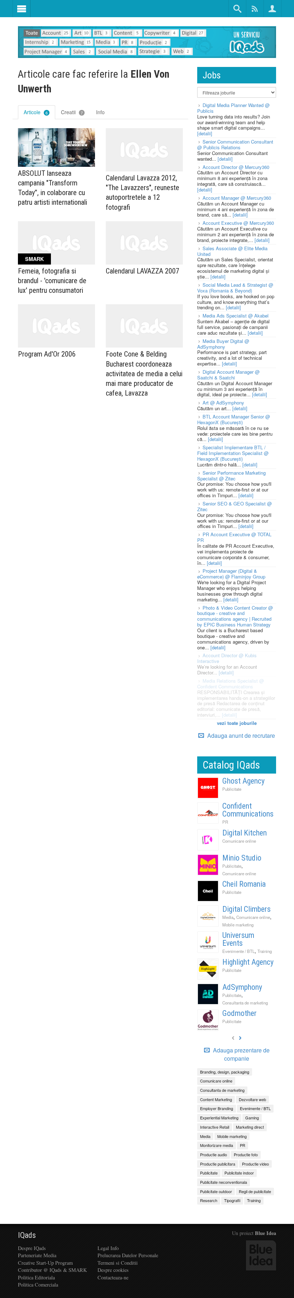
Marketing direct (250, 1127)
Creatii (72, 112)
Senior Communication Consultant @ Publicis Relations (235, 144)
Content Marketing (216, 1099)
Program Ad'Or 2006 (47, 354)
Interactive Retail (214, 1127)
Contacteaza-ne (113, 1277)
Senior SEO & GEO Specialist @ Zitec (234, 506)
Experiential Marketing (219, 1117)
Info (100, 112)
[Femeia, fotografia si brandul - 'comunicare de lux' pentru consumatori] (56, 243)
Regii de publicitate (255, 1191)
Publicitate (231, 789)
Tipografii (232, 1200)
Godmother (239, 1013)
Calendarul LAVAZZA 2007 (142, 271)
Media (227, 917)
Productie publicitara (217, 1164)
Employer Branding (216, 1108)
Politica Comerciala (38, 1284)
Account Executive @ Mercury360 (238, 222)
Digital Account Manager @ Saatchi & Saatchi (228, 374)
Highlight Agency (248, 962)
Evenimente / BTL (238, 951)
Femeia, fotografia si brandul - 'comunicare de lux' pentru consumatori (52, 281)
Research (208, 1200)
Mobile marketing (237, 925)
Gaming (252, 1117)
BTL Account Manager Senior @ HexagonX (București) (233, 419)
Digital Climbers (246, 909)
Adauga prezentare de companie (241, 1054)
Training (264, 951)
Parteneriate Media (37, 1255)
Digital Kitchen (244, 832)
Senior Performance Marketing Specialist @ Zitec (231, 475)
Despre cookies (113, 1269)
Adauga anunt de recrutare (240, 735)
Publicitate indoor (239, 1173)
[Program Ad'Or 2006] (56, 326)
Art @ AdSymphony (223, 402)
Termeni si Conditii (118, 1262)
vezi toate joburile (237, 723)
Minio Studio (241, 857)
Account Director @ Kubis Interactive (227, 658)
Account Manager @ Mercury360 (237, 197)
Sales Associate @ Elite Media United (232, 251)
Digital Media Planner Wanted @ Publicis (233, 108)
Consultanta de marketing (245, 1003)
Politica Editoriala (36, 1277)
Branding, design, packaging (224, 1072)
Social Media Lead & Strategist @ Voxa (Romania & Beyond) (235, 287)
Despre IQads (32, 1248)
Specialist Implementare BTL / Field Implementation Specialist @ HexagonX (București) (233, 453)
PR (225, 822)
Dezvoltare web (252, 1099)
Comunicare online (239, 841)
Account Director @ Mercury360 (236, 167)
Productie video (255, 1164)
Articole (36, 112)
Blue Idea (265, 1233)
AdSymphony (242, 987)
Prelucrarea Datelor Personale (128, 1255)
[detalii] (204, 133)
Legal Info (108, 1248)
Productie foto (246, 1154)
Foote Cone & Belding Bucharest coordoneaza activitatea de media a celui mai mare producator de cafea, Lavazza (144, 373)
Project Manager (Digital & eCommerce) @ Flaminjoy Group (231, 573)
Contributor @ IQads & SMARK (52, 1269)
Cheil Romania (244, 884)
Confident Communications (248, 809)
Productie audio (213, 1154)
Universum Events (238, 939)
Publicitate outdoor (216, 1191)
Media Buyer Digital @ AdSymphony (223, 344)
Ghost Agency (243, 780)
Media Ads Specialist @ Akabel (236, 315)
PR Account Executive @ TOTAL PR (234, 537)
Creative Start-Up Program (45, 1262)
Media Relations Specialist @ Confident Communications (230, 683)
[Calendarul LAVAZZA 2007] (144, 243)
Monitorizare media (216, 1145)
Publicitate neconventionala (223, 1182)
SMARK (34, 258)
